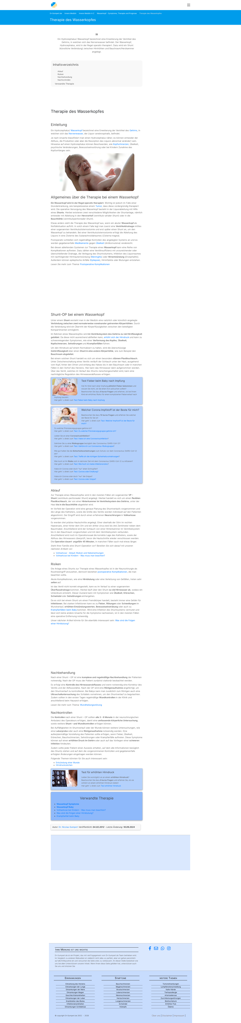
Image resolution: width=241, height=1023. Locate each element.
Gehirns (133, 130)
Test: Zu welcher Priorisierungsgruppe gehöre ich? (95, 431)
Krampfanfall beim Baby (68, 816)
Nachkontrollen (64, 80)
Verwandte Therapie (64, 83)
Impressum (179, 1015)
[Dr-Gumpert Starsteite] (54, 5)
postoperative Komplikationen (112, 572)
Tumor (99, 206)
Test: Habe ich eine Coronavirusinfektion (91, 438)
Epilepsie (95, 260)
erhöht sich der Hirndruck (116, 337)
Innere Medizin (70, 13)
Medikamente (81, 243)
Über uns (156, 1015)
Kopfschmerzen (121, 144)
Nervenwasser (76, 133)
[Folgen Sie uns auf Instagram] (169, 948)
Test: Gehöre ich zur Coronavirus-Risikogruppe (93, 446)
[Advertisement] (96, 97)
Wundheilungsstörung (91, 705)
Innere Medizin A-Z (86, 13)
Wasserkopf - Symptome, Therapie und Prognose (117, 13)
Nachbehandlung (65, 77)
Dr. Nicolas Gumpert (68, 827)
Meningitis (96, 257)
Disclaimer (167, 1015)
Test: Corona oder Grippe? (85, 479)
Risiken (61, 74)
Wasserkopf (76, 130)
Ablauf (60, 71)
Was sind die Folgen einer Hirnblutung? (75, 813)
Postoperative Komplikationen (95, 264)
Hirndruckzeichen (64, 765)
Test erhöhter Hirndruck (111, 786)
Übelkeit (100, 243)
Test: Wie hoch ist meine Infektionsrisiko (91, 464)
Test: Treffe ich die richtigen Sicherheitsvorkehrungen (96, 456)
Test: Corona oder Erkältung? (86, 471)
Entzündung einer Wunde (68, 762)
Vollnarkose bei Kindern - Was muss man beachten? (80, 555)
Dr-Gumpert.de (56, 13)
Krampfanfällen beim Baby (64, 610)
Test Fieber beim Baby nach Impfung (89, 400)
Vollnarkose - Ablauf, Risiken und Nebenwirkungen (80, 553)
